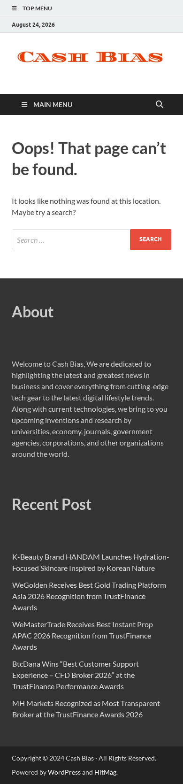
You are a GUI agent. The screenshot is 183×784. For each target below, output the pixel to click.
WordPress (64, 772)
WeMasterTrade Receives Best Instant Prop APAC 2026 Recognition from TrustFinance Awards (82, 635)
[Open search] (159, 104)
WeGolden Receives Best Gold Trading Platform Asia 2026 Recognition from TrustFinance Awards (89, 596)
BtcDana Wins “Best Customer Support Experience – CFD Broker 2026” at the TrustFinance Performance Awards (75, 675)
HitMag (105, 772)
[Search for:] (91, 239)
